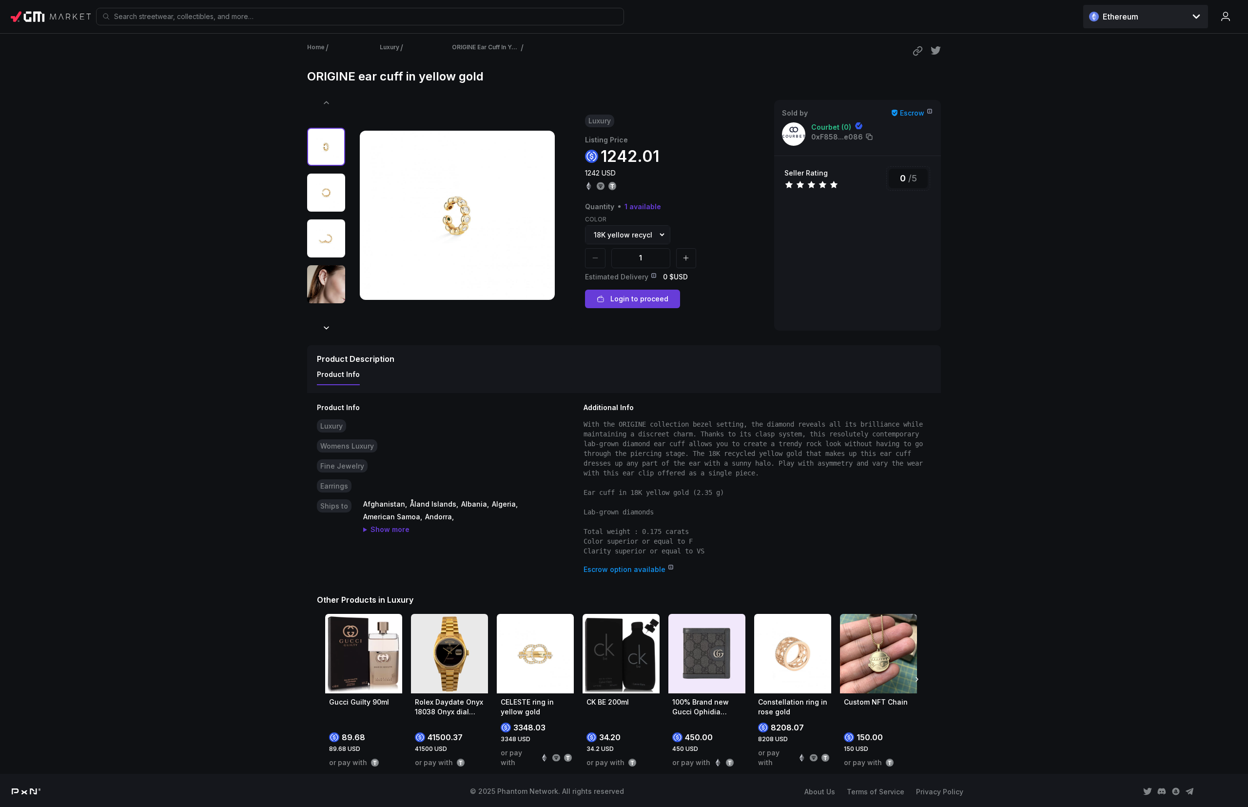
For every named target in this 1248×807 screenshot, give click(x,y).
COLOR (595, 219)
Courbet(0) (831, 127)
